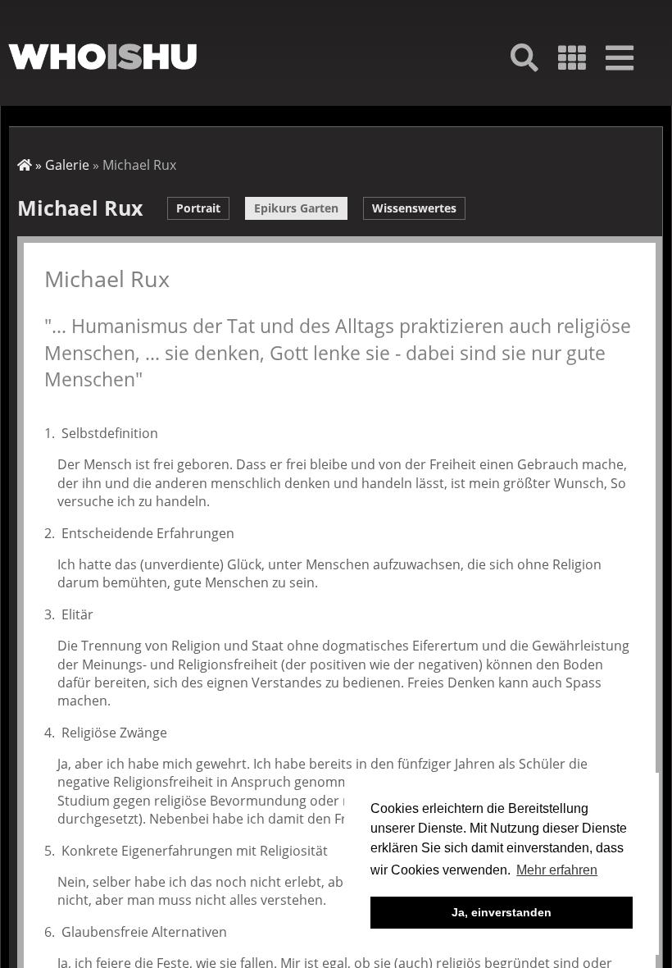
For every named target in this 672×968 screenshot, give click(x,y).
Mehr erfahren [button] (556, 870)
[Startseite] (102, 57)
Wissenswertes (414, 208)
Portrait (198, 208)
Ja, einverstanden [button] (502, 912)
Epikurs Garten (296, 208)
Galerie (67, 165)
